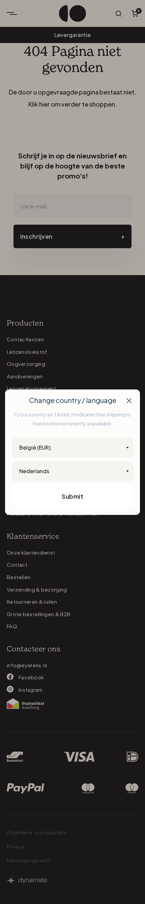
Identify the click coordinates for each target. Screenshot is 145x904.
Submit (72, 496)
